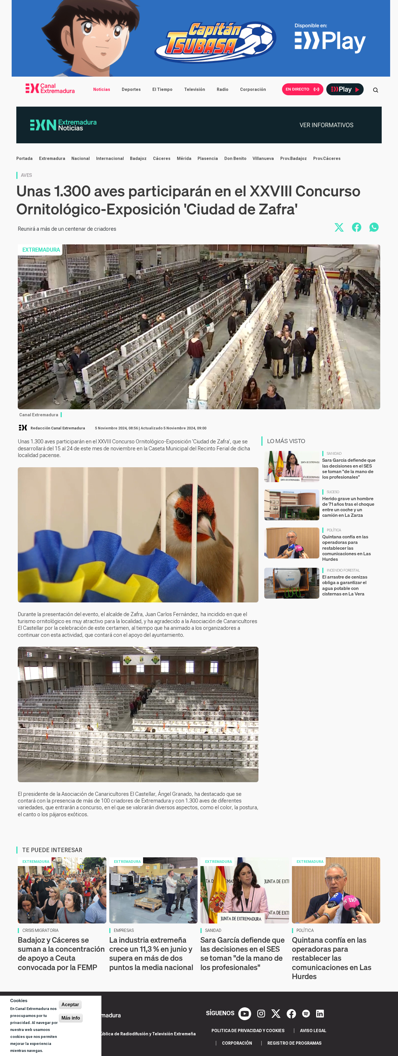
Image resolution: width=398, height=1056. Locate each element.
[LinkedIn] (320, 1013)
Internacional (110, 158)
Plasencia (208, 158)
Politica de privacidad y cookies (248, 1030)
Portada (24, 158)
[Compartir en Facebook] (357, 227)
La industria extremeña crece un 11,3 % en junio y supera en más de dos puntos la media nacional (151, 953)
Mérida (184, 158)
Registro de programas (294, 1043)
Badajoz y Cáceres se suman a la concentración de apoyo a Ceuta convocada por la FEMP (61, 953)
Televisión (194, 89)
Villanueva (263, 158)
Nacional (80, 158)
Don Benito (235, 158)
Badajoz (138, 158)
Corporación (253, 89)
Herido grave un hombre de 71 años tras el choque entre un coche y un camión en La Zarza (348, 507)
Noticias (101, 89)
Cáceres (161, 158)
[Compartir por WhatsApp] (374, 227)
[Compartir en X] (339, 227)
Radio (222, 89)
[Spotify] (306, 1013)
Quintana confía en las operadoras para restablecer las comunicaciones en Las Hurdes (346, 548)
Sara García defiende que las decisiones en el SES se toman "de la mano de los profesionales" (349, 468)
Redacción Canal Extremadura (58, 428)
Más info (70, 1018)
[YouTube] (245, 1013)
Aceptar (70, 1004)
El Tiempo (162, 89)
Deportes (131, 89)
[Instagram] (262, 1013)
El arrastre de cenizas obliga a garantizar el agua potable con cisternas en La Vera (344, 585)
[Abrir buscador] (375, 89)
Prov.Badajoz (293, 158)
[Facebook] (292, 1013)
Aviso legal (313, 1030)
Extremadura (52, 158)
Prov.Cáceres (327, 158)
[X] (276, 1013)
